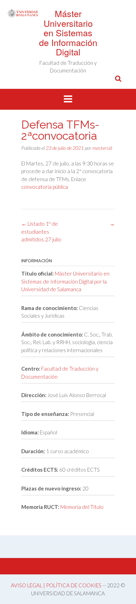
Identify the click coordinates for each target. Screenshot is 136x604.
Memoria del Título (82, 507)
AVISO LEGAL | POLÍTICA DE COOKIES (56, 585)
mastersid (102, 148)
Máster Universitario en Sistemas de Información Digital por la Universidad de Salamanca (65, 281)
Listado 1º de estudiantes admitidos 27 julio (41, 231)
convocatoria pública (44, 187)
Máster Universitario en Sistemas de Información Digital (68, 32)
